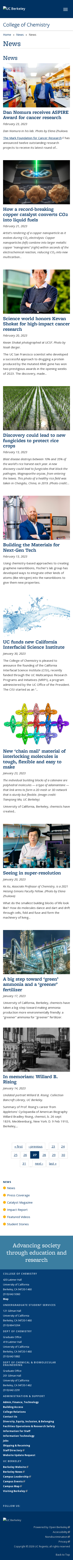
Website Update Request (19, 1455)
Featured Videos (18, 1217)
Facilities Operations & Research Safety (29, 1426)
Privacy (64, 1541)
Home (7, 35)
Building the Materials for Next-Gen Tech (31, 547)
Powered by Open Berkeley (52, 1527)
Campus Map (12, 1486)
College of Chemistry (26, 24)
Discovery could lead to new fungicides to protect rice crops (34, 440)
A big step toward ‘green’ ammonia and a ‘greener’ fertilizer (30, 984)
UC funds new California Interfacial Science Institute (33, 644)
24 (64, 1147)
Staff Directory (14, 1450)
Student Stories (18, 1224)
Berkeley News (14, 1472)
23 (55, 1147)
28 (45, 1156)
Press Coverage (18, 1195)
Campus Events (14, 1481)
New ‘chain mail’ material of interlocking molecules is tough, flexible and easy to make (34, 759)
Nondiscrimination (57, 1537)
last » (54, 1163)
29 (55, 1156)
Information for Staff (16, 1431)
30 (64, 1156)
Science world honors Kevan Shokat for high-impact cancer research (36, 323)
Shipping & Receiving (16, 1445)
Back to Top (63, 1554)
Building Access (13, 1407)
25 (17, 1156)
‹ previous (37, 1146)
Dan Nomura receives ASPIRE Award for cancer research (36, 114)
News (20, 35)
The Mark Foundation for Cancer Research (33, 138)
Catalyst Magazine (20, 1202)
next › (40, 1163)
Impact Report (17, 1210)
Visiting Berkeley (15, 1491)
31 (26, 1164)
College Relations (14, 1411)
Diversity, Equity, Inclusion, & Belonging (28, 1421)
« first (19, 1146)
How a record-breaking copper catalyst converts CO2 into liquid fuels (35, 214)
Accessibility (61, 1532)
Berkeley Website (15, 1467)
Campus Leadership (17, 1476)
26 (26, 1156)
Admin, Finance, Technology (21, 1402)
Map (6, 1299)
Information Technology (18, 1436)
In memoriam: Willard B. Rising (30, 1079)
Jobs (6, 1440)
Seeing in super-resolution (32, 873)
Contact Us (10, 1416)
